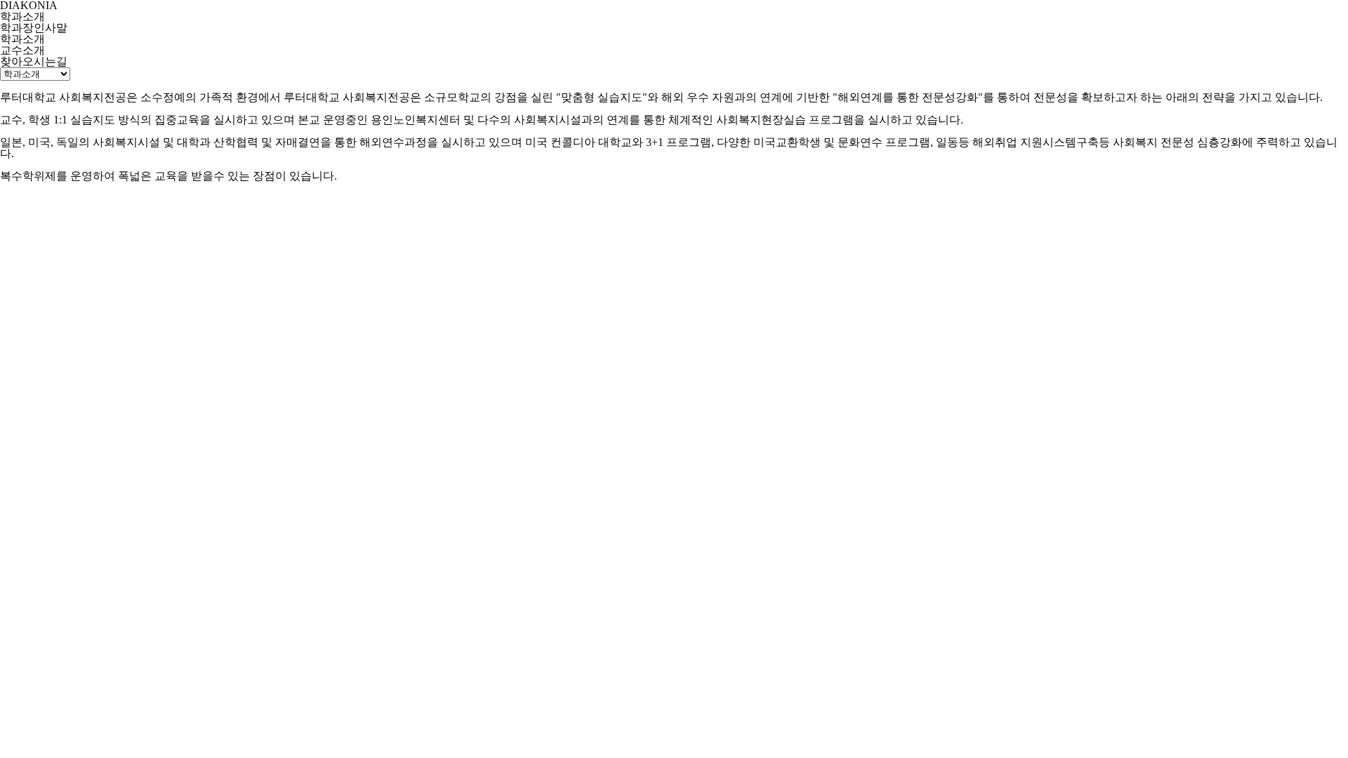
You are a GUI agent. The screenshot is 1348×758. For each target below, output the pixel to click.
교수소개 (22, 50)
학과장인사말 (33, 28)
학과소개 (22, 39)
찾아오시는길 (33, 61)
